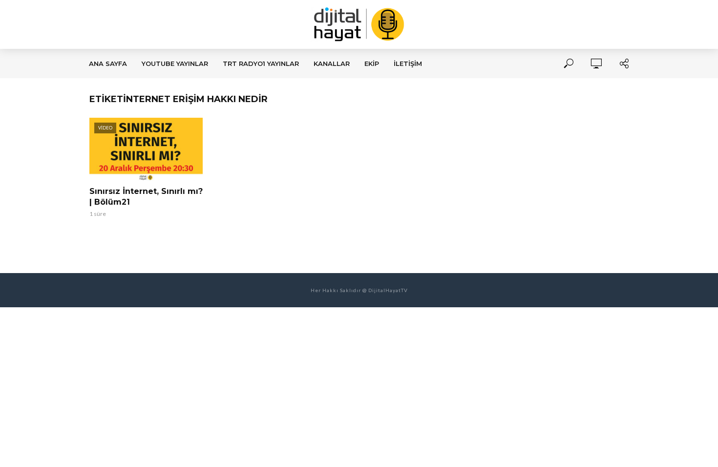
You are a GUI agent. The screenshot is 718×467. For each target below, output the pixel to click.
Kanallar (332, 63)
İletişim (408, 63)
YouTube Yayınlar (175, 63)
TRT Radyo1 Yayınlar (261, 63)
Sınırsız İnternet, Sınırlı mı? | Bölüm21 (146, 197)
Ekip (371, 63)
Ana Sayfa (108, 63)
